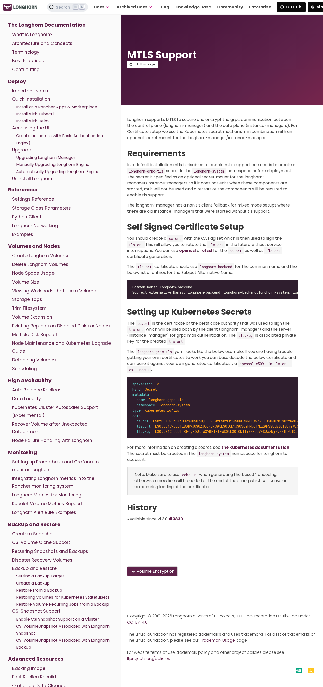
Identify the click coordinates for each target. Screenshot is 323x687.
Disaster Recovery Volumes (42, 560)
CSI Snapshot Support (36, 611)
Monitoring (22, 452)
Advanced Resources (35, 658)
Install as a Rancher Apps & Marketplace (56, 107)
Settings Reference (33, 199)
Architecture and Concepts (42, 43)
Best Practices (28, 61)
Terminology (25, 52)
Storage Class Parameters (41, 208)
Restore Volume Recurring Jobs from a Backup (62, 604)
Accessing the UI (30, 128)
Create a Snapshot (33, 534)
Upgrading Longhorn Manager (45, 157)
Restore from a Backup (39, 590)
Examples (22, 234)
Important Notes (30, 91)
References (22, 189)
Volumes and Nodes (34, 246)
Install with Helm (32, 121)
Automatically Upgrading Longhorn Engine (57, 172)
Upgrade (21, 150)
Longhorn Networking (35, 226)
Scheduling (24, 369)
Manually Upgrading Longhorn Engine (52, 164)
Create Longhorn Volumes (41, 256)
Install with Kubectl (35, 114)
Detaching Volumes (34, 360)
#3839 (176, 519)
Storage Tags (27, 299)
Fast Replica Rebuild (34, 677)
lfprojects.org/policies (148, 658)
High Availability (30, 380)
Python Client (26, 217)
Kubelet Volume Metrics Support (47, 504)
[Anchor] (191, 153)
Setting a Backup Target (40, 576)
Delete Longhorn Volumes (40, 264)
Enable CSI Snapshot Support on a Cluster (57, 619)
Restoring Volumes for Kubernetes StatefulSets (63, 597)
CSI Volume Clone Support (41, 542)
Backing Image (28, 668)
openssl (187, 250)
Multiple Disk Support (35, 335)
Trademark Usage (217, 640)
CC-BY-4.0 (137, 622)
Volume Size (25, 282)
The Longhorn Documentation (47, 24)
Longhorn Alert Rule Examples (44, 512)
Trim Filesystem (29, 308)
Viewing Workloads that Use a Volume (54, 291)
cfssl (207, 250)
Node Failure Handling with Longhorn (52, 440)
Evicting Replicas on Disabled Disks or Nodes (61, 326)
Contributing (26, 69)
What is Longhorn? (32, 34)
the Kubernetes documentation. (255, 447)
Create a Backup (33, 583)
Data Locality (26, 399)
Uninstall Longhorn (32, 179)
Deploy (17, 81)
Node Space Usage (33, 273)
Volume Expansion (32, 317)
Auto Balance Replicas (37, 390)
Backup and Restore (34, 524)
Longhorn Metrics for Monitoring (47, 495)
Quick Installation (31, 99)
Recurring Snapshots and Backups (50, 551)
